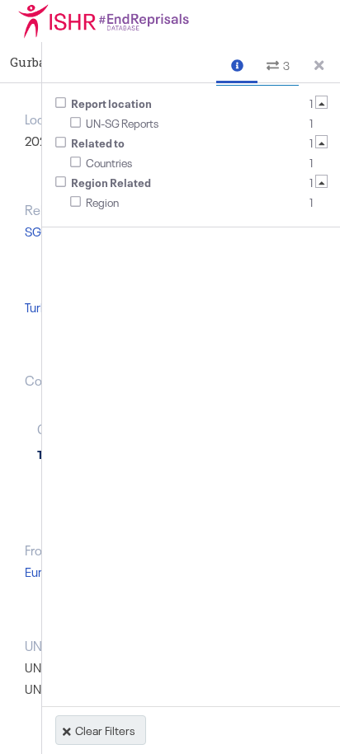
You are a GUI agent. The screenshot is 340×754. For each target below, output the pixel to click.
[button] (236, 63)
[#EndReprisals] (124, 20)
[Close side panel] (319, 62)
